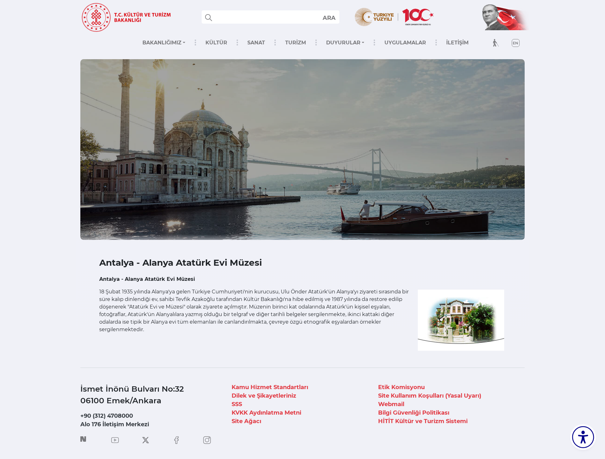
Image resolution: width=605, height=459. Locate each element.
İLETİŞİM (457, 43)
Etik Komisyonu (401, 387)
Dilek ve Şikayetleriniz (264, 395)
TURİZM (295, 43)
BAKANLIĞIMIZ (162, 43)
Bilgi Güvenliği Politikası (413, 412)
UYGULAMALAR (405, 43)
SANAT (256, 43)
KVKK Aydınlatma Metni (266, 412)
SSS (237, 404)
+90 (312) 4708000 (106, 415)
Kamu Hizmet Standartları (270, 387)
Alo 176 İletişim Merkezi (114, 424)
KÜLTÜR (216, 43)
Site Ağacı (246, 421)
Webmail (391, 404)
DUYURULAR (343, 43)
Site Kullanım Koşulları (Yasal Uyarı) (429, 395)
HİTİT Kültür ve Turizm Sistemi (423, 421)
